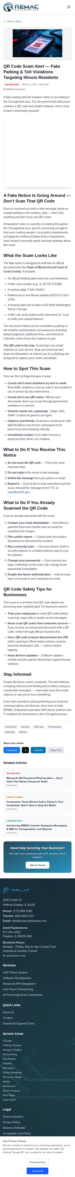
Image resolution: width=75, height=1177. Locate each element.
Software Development (17, 978)
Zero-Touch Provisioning (18, 989)
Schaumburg (10, 1054)
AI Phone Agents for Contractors (22, 994)
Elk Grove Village (12, 1077)
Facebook (11, 750)
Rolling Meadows (12, 1072)
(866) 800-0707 (24, 916)
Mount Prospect (11, 1090)
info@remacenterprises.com (29, 920)
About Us (8, 1012)
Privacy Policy (11, 1122)
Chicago (7, 1040)
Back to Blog (14, 21)
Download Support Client (18, 1023)
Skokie (6, 1081)
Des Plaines (9, 1058)
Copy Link (55, 750)
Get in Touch (37, 865)
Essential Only (37, 1162)
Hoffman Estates (12, 1045)
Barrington (8, 1068)
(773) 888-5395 (22, 911)
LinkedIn (38, 750)
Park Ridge (9, 1095)
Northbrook (9, 1086)
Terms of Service (13, 1116)
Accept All (37, 1170)
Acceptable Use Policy (17, 1133)
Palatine (7, 1063)
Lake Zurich (9, 1099)
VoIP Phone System (15, 972)
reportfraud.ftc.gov (19, 492)
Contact (7, 1017)
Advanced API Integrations (19, 983)
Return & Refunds (14, 1127)
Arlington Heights (12, 1049)
